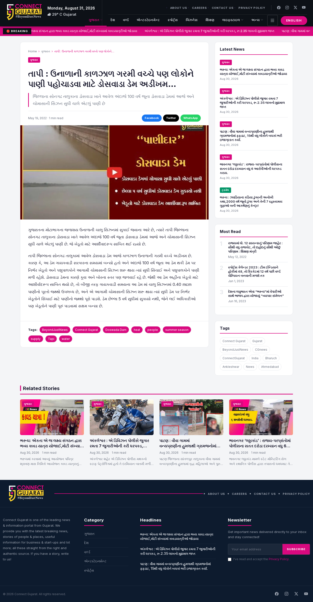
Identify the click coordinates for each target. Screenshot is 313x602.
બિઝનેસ (192, 20)
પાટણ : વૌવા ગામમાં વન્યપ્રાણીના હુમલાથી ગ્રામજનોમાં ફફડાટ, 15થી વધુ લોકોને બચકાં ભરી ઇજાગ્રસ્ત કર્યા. (251, 135)
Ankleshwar (231, 367)
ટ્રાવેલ (225, 190)
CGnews (261, 349)
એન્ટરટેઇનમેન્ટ (148, 20)
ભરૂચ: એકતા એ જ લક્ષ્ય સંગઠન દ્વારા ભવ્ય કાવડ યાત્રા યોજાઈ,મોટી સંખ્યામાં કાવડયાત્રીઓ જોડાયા (69, 31)
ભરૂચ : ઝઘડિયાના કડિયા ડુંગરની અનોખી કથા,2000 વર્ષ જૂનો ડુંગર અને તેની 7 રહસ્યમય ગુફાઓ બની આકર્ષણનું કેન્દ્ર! (251, 201)
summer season (177, 330)
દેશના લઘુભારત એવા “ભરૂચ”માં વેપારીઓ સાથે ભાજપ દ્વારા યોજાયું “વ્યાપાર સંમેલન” (256, 293)
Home (32, 51)
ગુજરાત (94, 20)
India (255, 358)
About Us (178, 8)
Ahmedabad (270, 367)
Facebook (152, 118)
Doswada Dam (115, 330)
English (294, 20)
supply (36, 339)
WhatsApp (190, 118)
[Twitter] (295, 7)
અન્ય (255, 20)
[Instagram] (287, 7)
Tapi (51, 339)
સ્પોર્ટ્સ (173, 20)
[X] (296, 594)
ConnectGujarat (234, 358)
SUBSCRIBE (296, 549)
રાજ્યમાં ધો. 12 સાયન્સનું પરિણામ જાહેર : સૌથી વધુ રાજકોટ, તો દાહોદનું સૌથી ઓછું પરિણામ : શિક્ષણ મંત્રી (255, 247)
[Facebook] (278, 7)
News (250, 367)
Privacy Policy (251, 8)
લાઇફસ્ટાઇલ (231, 20)
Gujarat (257, 341)
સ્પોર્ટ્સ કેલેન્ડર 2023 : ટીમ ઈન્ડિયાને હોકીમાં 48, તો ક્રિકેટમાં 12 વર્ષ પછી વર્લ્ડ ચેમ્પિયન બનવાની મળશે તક (254, 271)
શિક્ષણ (210, 20)
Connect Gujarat (86, 330)
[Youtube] (303, 7)
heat (137, 330)
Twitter (171, 118)
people (152, 330)
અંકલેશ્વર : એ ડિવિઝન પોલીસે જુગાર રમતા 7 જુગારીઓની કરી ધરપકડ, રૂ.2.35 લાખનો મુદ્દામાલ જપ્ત (207, 31)
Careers (199, 8)
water (66, 339)
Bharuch (271, 358)
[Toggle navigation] (272, 20)
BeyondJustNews (55, 330)
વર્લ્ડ (126, 20)
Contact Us (223, 8)
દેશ (113, 20)
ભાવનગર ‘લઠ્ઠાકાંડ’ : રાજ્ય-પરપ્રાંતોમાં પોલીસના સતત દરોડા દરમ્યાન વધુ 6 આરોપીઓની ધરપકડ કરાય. (251, 168)
